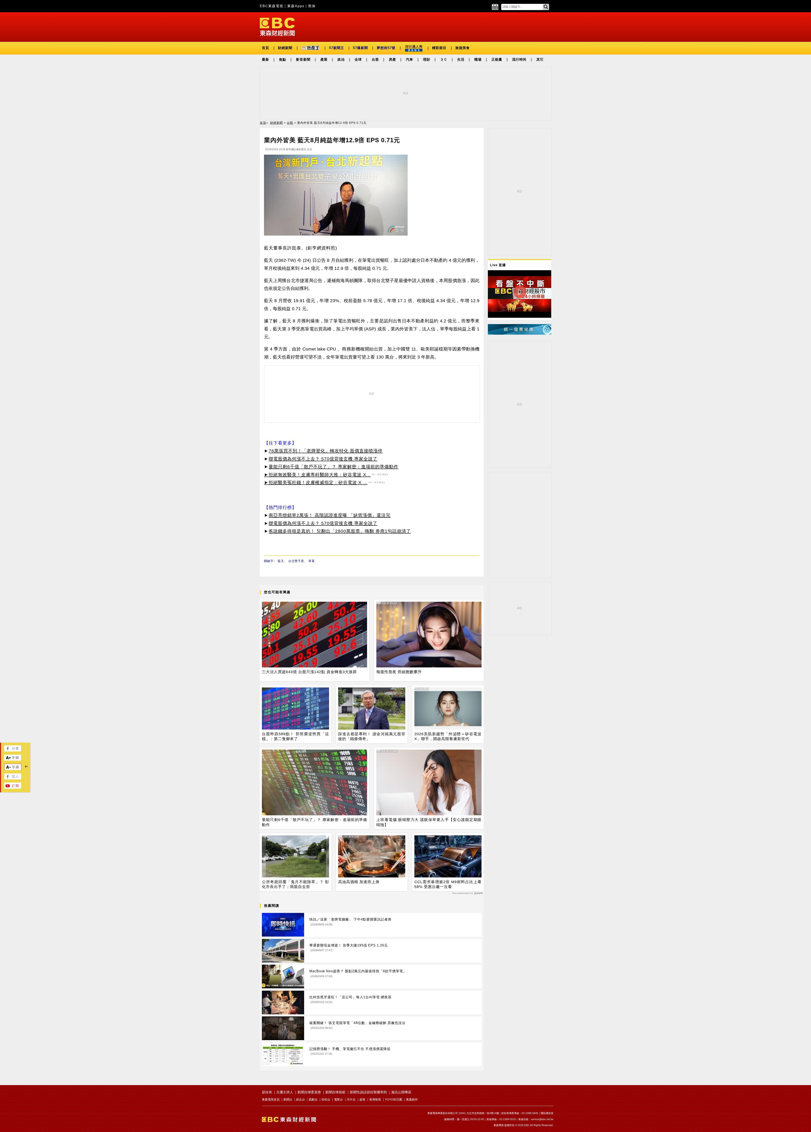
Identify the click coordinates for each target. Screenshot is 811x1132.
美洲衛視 (375, 1099)
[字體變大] (12, 759)
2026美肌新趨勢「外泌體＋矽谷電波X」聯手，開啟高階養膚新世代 (448, 736)
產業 (324, 59)
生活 (460, 59)
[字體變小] (13, 769)
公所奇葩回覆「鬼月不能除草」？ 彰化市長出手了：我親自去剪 (295, 884)
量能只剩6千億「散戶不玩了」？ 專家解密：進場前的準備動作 (333, 466)
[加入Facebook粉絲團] (12, 778)
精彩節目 (439, 48)
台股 (375, 59)
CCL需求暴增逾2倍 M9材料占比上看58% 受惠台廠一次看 (448, 884)
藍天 (281, 561)
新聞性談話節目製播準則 (368, 1092)
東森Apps (295, 6)
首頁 (265, 48)
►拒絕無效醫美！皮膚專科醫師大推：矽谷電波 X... (317, 474)
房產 (392, 59)
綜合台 (300, 1099)
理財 (426, 59)
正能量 (496, 59)
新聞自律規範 (335, 1092)
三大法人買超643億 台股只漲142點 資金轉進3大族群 (309, 672)
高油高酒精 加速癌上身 (359, 882)
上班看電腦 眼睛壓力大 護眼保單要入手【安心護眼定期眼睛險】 (429, 822)
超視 (362, 1099)
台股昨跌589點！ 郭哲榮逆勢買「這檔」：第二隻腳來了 (295, 736)
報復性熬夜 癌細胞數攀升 (399, 672)
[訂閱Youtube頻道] (12, 787)
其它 (540, 59)
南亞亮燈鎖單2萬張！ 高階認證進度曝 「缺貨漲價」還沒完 (330, 515)
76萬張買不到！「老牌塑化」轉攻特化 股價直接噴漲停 (325, 450)
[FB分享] (12, 750)
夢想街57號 (386, 48)
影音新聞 (303, 59)
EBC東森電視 (271, 6)
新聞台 (287, 1099)
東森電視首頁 (271, 1099)
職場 (478, 59)
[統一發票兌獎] (519, 333)
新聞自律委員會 (309, 1092)
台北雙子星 (296, 561)
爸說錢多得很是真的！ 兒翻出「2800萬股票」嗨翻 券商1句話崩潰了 (340, 531)
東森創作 (412, 1099)
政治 (341, 59)
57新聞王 (336, 48)
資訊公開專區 (401, 1092)
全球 (358, 59)
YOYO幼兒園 (393, 1099)
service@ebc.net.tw (542, 1119)
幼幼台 (325, 1099)
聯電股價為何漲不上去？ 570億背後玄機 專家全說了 (323, 458)
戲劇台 (313, 1099)
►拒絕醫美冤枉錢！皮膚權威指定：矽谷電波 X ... (315, 482)
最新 (265, 59)
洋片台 (351, 1099)
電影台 (338, 1099)
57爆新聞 (360, 48)
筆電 (311, 561)
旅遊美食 (462, 48)
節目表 (267, 1092)
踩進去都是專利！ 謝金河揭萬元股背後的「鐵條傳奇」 (371, 736)
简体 (312, 6)
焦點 (282, 59)
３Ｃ (443, 59)
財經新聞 (285, 48)
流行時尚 (519, 59)
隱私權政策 (547, 1113)
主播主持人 (284, 1092)
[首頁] (277, 26)
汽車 (409, 59)
